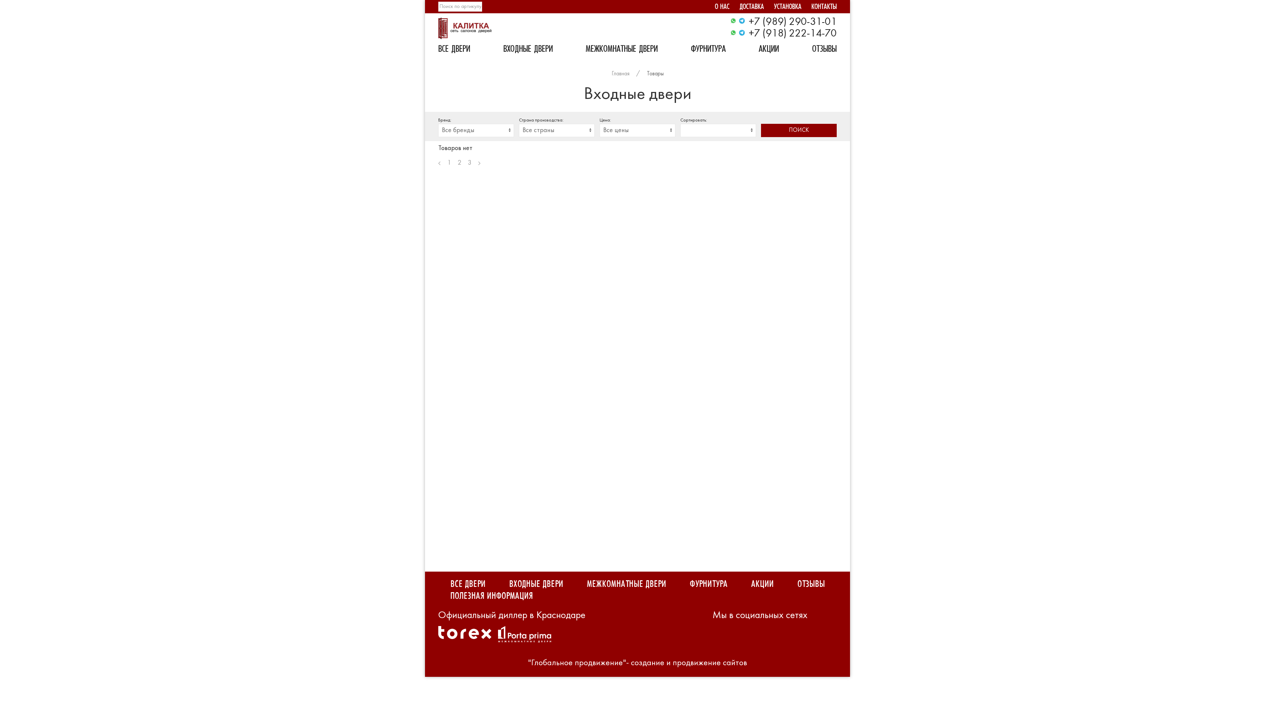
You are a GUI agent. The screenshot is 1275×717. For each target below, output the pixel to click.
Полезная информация (491, 596)
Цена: (605, 120)
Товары (655, 74)
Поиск (799, 130)
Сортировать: (693, 120)
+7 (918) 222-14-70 (793, 34)
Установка (788, 7)
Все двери (454, 49)
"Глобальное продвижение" (577, 663)
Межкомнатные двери (622, 49)
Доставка (751, 7)
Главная (621, 74)
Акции (769, 49)
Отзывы (824, 49)
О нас (722, 7)
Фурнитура (708, 49)
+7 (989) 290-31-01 (793, 22)
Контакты (824, 7)
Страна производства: (541, 120)
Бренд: (444, 120)
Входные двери (528, 49)
